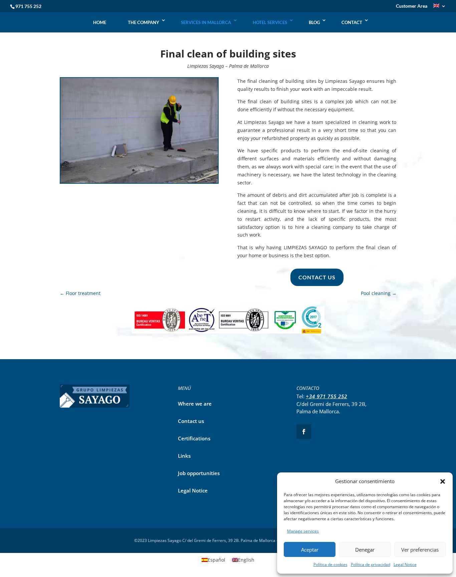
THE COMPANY (143, 22)
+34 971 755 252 (326, 396)
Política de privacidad (370, 564)
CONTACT (351, 22)
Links (184, 455)
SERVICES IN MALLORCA (206, 22)
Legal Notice (405, 564)
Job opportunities (199, 473)
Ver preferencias (420, 549)
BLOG (314, 22)
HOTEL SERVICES (270, 22)
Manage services (303, 531)
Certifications (194, 438)
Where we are (195, 403)
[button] (442, 481)
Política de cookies (330, 564)
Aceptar (309, 549)
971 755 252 (28, 6)
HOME (99, 22)
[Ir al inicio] (228, 16)
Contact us (316, 277)
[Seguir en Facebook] (303, 431)
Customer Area (411, 6)
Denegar (365, 549)
